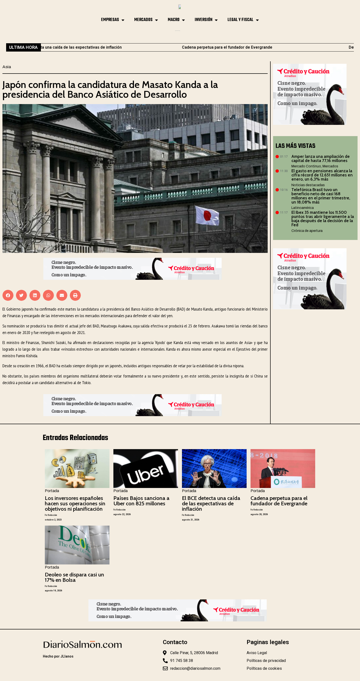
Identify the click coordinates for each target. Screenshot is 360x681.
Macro (174, 20)
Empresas (110, 20)
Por (51, 515)
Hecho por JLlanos (58, 656)
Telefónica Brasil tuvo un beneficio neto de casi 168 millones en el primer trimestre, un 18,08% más (320, 196)
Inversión (203, 20)
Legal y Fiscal (240, 20)
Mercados (143, 20)
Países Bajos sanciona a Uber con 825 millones (141, 501)
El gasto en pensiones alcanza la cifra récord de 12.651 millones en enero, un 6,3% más (322, 175)
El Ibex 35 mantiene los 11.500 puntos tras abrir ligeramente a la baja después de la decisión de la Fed (322, 218)
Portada (52, 491)
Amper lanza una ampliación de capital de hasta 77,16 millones (320, 158)
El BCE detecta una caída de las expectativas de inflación (211, 503)
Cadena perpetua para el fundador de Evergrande (191, 47)
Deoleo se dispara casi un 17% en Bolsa (74, 577)
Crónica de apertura (307, 231)
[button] (7, 295)
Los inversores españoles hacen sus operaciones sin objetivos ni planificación (75, 503)
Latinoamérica (302, 208)
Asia (6, 67)
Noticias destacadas (308, 185)
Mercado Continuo (306, 166)
